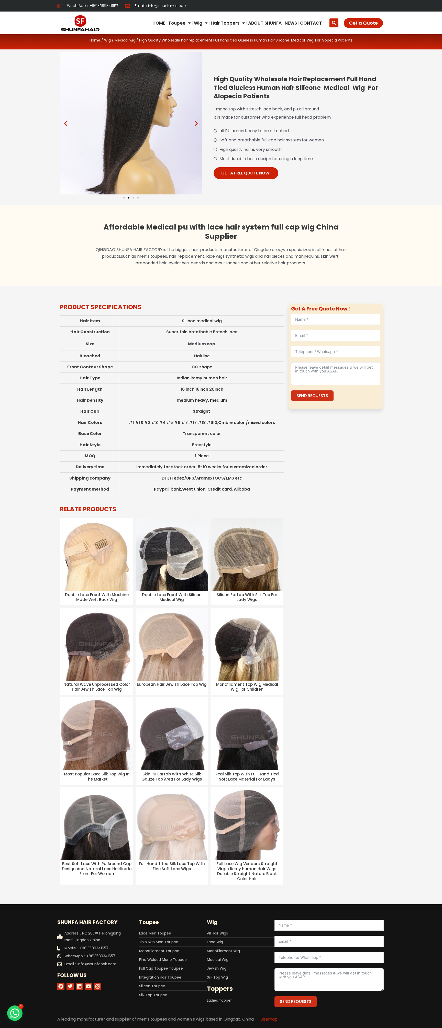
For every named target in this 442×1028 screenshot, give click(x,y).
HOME (158, 23)
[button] (333, 22)
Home (95, 40)
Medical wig (125, 40)
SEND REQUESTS (312, 396)
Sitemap (269, 1019)
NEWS (291, 23)
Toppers (220, 988)
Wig (198, 23)
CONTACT (311, 23)
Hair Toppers (225, 23)
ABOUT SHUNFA (265, 23)
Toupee (176, 23)
